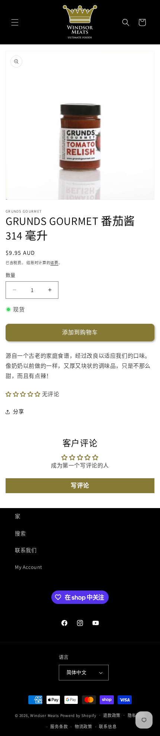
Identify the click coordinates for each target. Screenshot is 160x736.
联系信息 (107, 726)
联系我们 (25, 550)
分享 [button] (18, 411)
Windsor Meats (44, 715)
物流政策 (83, 726)
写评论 (80, 485)
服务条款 (59, 726)
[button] (15, 22)
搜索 (20, 533)
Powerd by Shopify (78, 715)
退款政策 (112, 715)
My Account (28, 567)
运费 (54, 262)
